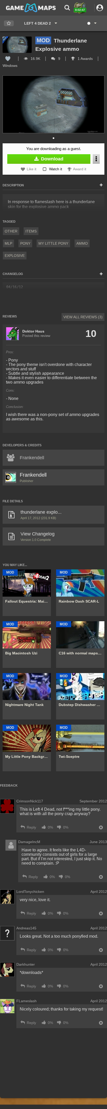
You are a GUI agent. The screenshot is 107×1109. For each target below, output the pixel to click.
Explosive (15, 255)
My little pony (53, 243)
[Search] (67, 7)
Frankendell (33, 475)
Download (51, 158)
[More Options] (96, 159)
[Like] (8, 58)
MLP (8, 243)
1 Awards (85, 58)
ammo (82, 243)
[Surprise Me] (91, 23)
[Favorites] (9, 23)
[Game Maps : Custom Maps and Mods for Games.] (30, 7)
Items (31, 231)
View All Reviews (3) (83, 317)
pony (25, 243)
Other (11, 231)
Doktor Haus (33, 331)
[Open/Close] (101, 185)
